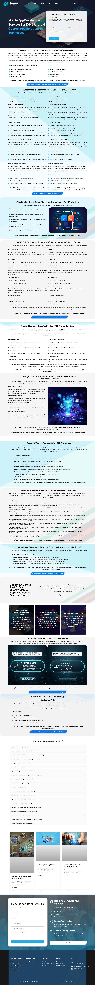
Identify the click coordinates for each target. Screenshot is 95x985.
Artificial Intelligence (16, 970)
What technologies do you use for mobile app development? (24, 791)
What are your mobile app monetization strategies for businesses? (25, 803)
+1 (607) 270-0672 (78, 968)
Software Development (16, 965)
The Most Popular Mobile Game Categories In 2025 (21, 877)
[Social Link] (61, 981)
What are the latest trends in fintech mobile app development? (24, 815)
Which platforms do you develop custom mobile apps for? (24, 751)
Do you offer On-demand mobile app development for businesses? (26, 807)
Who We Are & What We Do (48, 963)
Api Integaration (15, 969)
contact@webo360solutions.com (81, 966)
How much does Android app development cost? (22, 779)
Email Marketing (30, 961)
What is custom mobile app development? (20, 747)
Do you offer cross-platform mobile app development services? (25, 771)
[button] (37, 591)
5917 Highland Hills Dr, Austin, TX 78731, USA (79, 963)
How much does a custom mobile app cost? (21, 767)
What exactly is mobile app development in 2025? (72, 865)
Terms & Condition (61, 965)
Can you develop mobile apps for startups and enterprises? (24, 783)
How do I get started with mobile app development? (22, 823)
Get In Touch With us (46, 965)
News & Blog (44, 961)
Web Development (15, 961)
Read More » (14, 887)
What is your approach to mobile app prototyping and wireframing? (26, 759)
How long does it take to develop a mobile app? (21, 763)
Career (58, 961)
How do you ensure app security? (18, 787)
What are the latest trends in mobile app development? (23, 795)
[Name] (11, 3)
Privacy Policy (60, 963)
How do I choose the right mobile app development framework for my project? (28, 755)
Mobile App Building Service (46, 865)
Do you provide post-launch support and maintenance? (23, 799)
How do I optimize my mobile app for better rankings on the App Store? (26, 819)
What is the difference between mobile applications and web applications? (27, 775)
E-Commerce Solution (16, 967)
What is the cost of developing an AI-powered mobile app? (24, 811)
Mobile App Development (17, 963)
